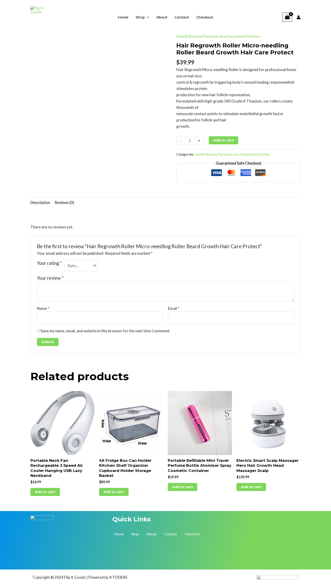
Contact (182, 17)
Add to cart (223, 140)
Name (43, 308)
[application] (147, 17)
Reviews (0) (64, 202)
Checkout (204, 17)
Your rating (49, 263)
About (161, 17)
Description (40, 202)
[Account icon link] (299, 17)
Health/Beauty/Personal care (201, 36)
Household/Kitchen (243, 36)
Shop (140, 17)
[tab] (40, 202)
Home (123, 17)
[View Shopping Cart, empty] (287, 17)
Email (173, 308)
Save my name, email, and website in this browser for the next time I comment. (105, 330)
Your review (50, 278)
